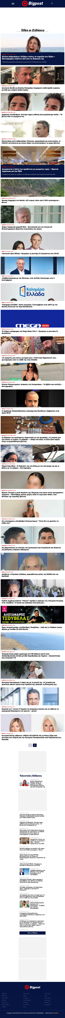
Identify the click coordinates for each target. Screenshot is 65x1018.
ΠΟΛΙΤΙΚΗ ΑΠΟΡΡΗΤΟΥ (29, 1013)
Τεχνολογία (47, 993)
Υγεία (24, 1007)
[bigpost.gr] (32, 4)
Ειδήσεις (4, 993)
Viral (45, 996)
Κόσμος (4, 1000)
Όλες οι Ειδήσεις (32, 933)
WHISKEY (55, 1013)
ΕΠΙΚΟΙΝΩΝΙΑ (40, 1013)
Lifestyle (25, 998)
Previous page (30, 745)
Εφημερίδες (47, 1004)
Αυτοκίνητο (26, 1004)
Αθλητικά (25, 1002)
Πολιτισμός (47, 998)
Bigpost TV (47, 1002)
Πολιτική (4, 996)
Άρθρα (4, 1007)
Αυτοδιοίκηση (27, 1000)
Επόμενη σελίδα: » (35, 745)
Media (24, 996)
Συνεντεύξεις (5, 1004)
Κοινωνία (4, 1002)
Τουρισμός (47, 1000)
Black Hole (26, 993)
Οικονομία (5, 998)
